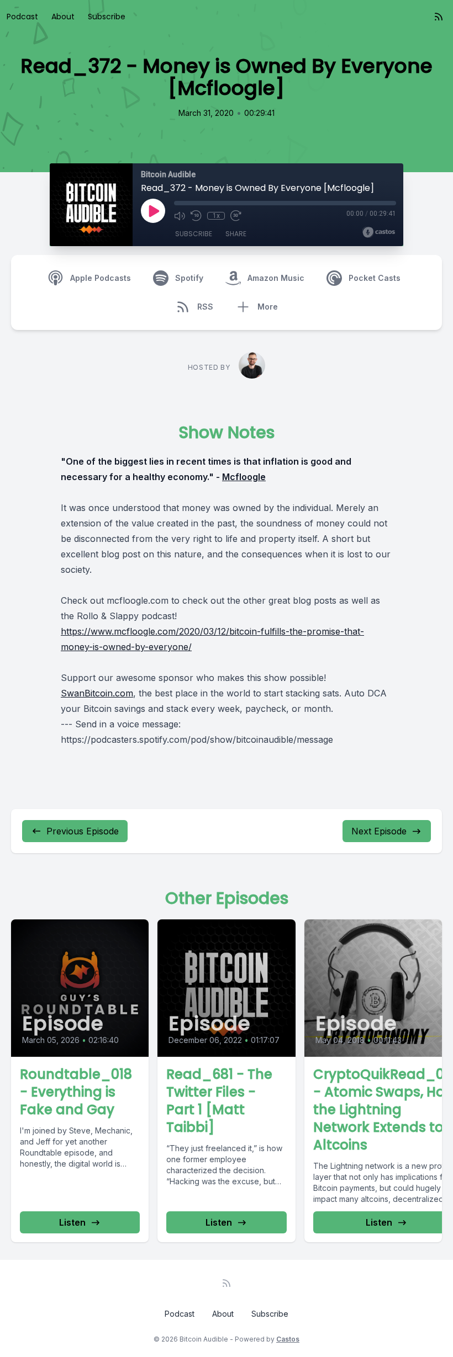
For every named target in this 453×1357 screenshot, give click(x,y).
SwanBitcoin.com (97, 693)
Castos (287, 1339)
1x (216, 216)
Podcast (22, 16)
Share (235, 233)
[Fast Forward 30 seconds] (235, 215)
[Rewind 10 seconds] (196, 215)
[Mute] (179, 216)
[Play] (153, 211)
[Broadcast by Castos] (378, 232)
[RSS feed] (439, 16)
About (63, 16)
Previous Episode (82, 831)
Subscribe (106, 16)
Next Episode (379, 831)
